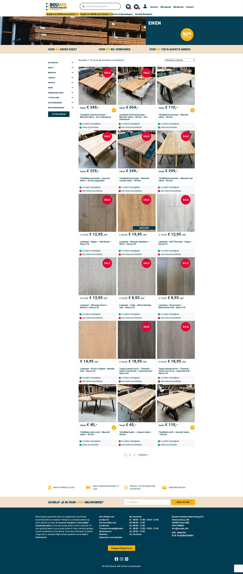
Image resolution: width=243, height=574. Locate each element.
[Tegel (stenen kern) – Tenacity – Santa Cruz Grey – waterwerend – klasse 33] (176, 340)
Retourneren (105, 531)
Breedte (52, 72)
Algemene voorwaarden (110, 537)
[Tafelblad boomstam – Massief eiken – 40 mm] (176, 86)
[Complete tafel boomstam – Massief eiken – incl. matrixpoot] (97, 86)
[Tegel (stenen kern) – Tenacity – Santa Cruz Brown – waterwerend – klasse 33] (137, 340)
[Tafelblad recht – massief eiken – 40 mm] (176, 403)
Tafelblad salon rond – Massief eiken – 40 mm (95, 433)
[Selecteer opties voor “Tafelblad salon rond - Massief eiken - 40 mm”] (114, 427)
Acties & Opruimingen (122, 14)
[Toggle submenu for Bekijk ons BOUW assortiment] (76, 14)
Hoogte (51, 82)
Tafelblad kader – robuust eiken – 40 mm (135, 433)
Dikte (50, 67)
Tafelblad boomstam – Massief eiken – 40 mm (173, 116)
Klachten (103, 534)
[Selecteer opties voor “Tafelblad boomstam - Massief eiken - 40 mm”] (192, 110)
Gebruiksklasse (55, 93)
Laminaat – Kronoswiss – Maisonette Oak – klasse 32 (172, 306)
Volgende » (143, 455)
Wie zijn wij (165, 7)
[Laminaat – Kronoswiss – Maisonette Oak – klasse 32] (176, 276)
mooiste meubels (66, 522)
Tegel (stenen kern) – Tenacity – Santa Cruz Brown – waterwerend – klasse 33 (136, 371)
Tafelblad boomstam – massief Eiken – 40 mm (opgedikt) (95, 179)
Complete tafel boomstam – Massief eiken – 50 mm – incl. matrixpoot (133, 117)
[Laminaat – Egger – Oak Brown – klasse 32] (97, 213)
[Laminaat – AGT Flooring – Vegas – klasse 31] (176, 213)
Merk (50, 87)
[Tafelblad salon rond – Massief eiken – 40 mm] (97, 403)
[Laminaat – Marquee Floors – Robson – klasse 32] (97, 276)
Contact (190, 7)
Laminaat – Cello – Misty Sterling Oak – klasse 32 (135, 306)
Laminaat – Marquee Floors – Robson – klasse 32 (94, 306)
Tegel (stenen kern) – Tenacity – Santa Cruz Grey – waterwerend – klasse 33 (175, 371)
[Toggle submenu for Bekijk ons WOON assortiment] (110, 14)
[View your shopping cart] (136, 6)
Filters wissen (59, 114)
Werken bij (178, 7)
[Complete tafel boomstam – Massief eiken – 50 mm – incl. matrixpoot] (137, 86)
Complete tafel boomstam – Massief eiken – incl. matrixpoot (95, 116)
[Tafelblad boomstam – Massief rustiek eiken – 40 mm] (137, 149)
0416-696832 (178, 525)
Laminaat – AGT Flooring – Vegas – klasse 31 (175, 243)
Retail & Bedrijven (143, 14)
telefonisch (40, 537)
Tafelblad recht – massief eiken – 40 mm (174, 433)
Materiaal (53, 62)
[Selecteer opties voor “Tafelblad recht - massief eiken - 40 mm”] (192, 427)
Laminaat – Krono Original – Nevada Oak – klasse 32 (97, 370)
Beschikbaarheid (56, 107)
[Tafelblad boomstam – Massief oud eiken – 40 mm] (176, 149)
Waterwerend (55, 103)
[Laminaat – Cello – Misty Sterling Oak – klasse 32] (137, 276)
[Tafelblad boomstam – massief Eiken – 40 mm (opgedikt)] (97, 149)
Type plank (53, 97)
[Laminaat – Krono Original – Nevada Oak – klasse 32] (97, 340)
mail (84, 534)
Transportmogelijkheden (111, 528)
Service (154, 7)
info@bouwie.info (180, 528)
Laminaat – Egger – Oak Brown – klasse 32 (95, 243)
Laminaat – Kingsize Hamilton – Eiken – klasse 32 (134, 243)
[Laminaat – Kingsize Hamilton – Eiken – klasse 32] (137, 213)
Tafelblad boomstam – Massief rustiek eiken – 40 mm (134, 179)
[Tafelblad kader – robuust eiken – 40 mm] (137, 403)
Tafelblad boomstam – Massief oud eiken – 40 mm (176, 179)
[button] (183, 502)
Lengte (51, 77)
